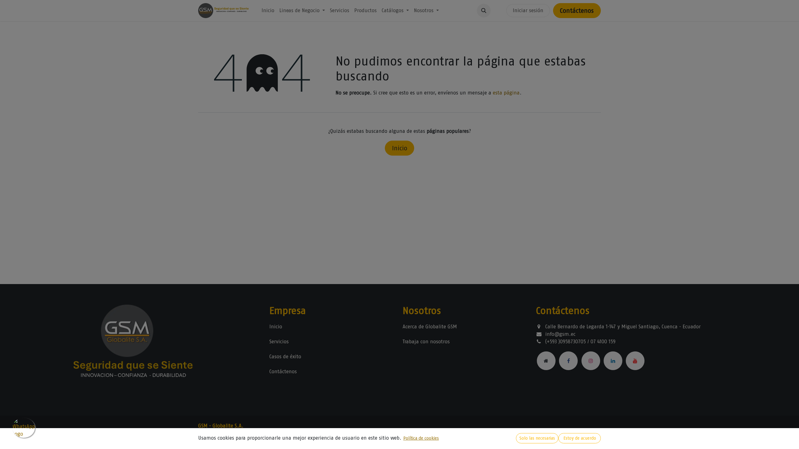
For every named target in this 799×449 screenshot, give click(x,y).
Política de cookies (421, 438)
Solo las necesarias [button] (537, 438)
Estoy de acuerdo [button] (579, 438)
